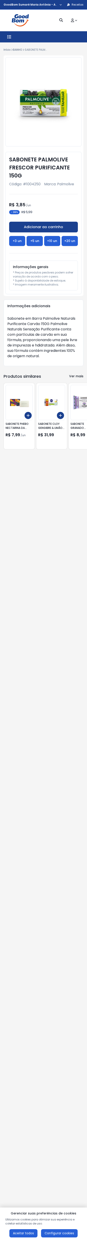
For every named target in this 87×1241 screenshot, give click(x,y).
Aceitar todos (23, 1233)
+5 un (34, 241)
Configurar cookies (59, 1233)
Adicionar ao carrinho (43, 226)
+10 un (52, 241)
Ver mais (76, 376)
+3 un (17, 241)
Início (7, 50)
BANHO (17, 50)
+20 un (69, 241)
